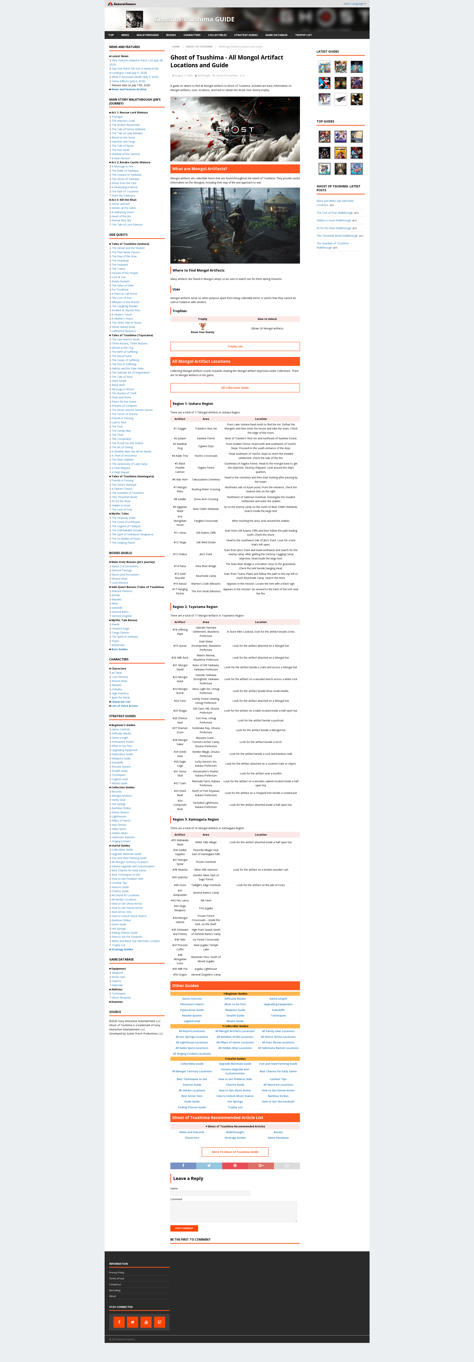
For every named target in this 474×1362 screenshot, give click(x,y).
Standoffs (278, 1010)
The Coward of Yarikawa (126, 174)
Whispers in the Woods (125, 302)
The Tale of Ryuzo (123, 145)
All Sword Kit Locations (278, 1084)
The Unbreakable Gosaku (127, 530)
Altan (115, 603)
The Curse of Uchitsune (126, 522)
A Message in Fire (122, 166)
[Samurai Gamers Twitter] (132, 1322)
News (125, 35)
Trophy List (303, 35)
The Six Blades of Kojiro (126, 538)
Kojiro (115, 641)
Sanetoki (117, 607)
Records (117, 791)
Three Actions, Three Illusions (129, 343)
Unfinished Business (124, 331)
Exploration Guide (192, 1010)
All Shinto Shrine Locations (278, 1037)
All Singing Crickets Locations (192, 1053)
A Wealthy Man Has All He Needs (131, 451)
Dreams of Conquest (124, 405)
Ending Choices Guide (192, 1107)
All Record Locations (192, 1031)
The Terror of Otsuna (125, 414)
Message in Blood (122, 389)
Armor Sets (118, 977)
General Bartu (120, 612)
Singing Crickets (121, 841)
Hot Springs (235, 1101)
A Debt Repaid (120, 472)
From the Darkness (123, 195)
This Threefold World (124, 497)
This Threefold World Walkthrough (337, 235)
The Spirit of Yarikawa (125, 636)
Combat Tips (278, 1079)
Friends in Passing (122, 418)
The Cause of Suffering (125, 360)
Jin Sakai (117, 672)
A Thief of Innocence (124, 455)
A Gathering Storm (123, 212)
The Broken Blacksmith (126, 125)
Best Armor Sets (191, 1096)
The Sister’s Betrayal (124, 484)
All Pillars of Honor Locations (235, 1042)
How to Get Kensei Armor (278, 1090)
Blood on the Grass (123, 137)
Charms (116, 981)
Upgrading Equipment (278, 1004)
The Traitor (118, 268)
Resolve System (192, 1015)
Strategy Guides (246, 35)
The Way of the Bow (124, 256)
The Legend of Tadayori (126, 526)
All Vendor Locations (192, 1090)
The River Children (122, 459)
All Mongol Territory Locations (192, 1071)
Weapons (117, 972)
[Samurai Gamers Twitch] (159, 1322)
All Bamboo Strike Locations (235, 1037)
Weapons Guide (235, 1010)
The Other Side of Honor (126, 322)
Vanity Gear (119, 799)
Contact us (115, 1284)
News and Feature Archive (128, 89)
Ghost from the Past (124, 183)
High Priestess (120, 693)
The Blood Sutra (121, 356)
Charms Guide (235, 1084)
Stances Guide (192, 1084)
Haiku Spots (119, 829)
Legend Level (192, 1021)
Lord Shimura (120, 582)
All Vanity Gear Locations (278, 1031)
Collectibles (217, 35)
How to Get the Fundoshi (278, 1101)
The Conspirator (121, 439)
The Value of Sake (122, 285)
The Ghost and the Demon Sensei (132, 410)
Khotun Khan (119, 578)
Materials (117, 985)
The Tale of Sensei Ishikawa (128, 129)
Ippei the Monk (121, 697)
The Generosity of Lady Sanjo (130, 464)
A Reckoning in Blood (124, 187)
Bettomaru (118, 645)
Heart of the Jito (121, 216)
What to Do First (235, 1004)
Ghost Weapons (121, 997)
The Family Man (121, 430)
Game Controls (192, 998)
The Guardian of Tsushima (128, 493)
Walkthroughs (148, 35)
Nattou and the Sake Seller (128, 368)
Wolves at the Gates (124, 208)
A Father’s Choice (122, 488)
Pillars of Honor (121, 820)
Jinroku (116, 595)
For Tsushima (120, 289)
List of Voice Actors (124, 706)
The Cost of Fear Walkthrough (335, 212)
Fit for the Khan (121, 501)
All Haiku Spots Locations (192, 1048)
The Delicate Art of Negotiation (131, 372)
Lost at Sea (119, 277)
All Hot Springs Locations (192, 1037)
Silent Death (119, 381)
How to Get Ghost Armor (235, 1090)
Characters (192, 35)
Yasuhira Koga (120, 628)
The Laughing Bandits (125, 306)
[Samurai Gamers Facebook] (119, 1322)
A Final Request (121, 468)
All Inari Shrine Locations (278, 1042)
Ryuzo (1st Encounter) (125, 566)
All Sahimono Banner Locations (278, 1048)
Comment (176, 1199)
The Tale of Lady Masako (127, 133)
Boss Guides (119, 649)
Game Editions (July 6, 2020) (128, 81)
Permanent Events (192, 1004)
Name (174, 1188)
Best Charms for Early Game (278, 1071)
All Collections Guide (235, 387)
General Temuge (122, 570)
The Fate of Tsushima (125, 191)
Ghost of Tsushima (227, 75)
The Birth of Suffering (125, 351)
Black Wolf (118, 385)
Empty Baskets (121, 281)
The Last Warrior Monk (126, 339)
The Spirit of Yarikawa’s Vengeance (132, 534)
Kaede (115, 624)
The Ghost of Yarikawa (125, 179)
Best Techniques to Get (192, 1079)
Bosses (171, 35)
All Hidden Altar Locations (235, 1048)
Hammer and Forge (123, 141)
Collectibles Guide (192, 1063)
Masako (116, 599)
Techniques (278, 1015)
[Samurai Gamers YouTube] (146, 1322)
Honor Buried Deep (123, 327)
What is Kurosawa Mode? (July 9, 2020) (135, 77)
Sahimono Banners (123, 837)
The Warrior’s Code (123, 121)
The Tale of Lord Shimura (127, 224)
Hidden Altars (120, 833)
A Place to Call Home (124, 293)
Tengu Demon (120, 632)
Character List (121, 701)
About (112, 1296)
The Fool (117, 426)
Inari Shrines (119, 825)
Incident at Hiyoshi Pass (126, 310)
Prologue (117, 116)
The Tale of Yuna (122, 376)
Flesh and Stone (121, 397)
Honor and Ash (121, 204)
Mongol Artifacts (122, 795)
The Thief (117, 435)
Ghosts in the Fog (122, 347)
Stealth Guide (235, 1015)
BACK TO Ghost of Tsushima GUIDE (235, 1152)
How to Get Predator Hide (235, 1079)
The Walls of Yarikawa (125, 170)
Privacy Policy (116, 1272)
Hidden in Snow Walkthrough (334, 220)
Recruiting (114, 1290)
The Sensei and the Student (128, 248)
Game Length (278, 998)
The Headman (120, 260)
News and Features (192, 1132)
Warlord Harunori (122, 591)
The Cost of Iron (122, 298)
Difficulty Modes (235, 998)
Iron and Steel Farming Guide (278, 1063)
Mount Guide (235, 1021)
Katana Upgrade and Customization (133, 866)
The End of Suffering (124, 364)
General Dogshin (122, 616)
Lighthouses (119, 816)
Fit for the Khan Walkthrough (334, 228)
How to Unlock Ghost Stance (235, 1096)
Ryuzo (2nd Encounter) (125, 574)
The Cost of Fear (122, 509)
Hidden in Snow (121, 505)
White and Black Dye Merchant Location (136, 941)
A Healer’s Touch (122, 314)
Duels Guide (192, 1101)
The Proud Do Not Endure (127, 443)
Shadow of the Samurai (126, 154)
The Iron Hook (120, 150)
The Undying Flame (124, 542)
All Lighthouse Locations (192, 1042)
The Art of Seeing (122, 447)
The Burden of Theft (124, 393)
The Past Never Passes (126, 252)
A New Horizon (121, 158)
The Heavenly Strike (124, 518)
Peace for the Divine (124, 401)
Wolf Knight (204, 75)
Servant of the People (125, 273)
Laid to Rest (119, 422)
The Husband (120, 264)
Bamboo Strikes (278, 1096)
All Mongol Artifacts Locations (235, 1031)
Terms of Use (116, 1278)
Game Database (276, 35)
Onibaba (117, 689)
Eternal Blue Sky (121, 220)
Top (111, 35)
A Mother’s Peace (122, 318)
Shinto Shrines (120, 812)
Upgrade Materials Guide (235, 1063)
